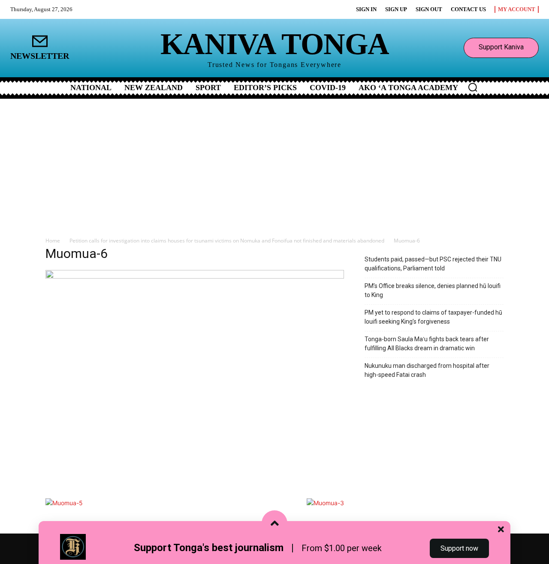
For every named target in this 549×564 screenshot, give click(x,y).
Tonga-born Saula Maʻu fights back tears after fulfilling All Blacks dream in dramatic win (427, 344)
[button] (472, 87)
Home (52, 240)
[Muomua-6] (194, 276)
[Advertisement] (274, 163)
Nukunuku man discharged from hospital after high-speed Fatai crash (427, 370)
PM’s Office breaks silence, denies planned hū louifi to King (433, 290)
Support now (459, 548)
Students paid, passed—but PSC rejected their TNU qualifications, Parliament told (433, 264)
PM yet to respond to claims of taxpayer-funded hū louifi (433, 317)
